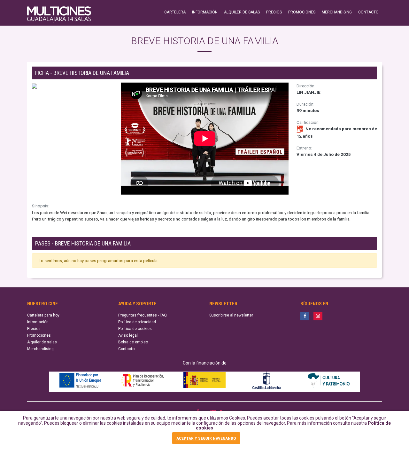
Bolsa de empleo (133, 342)
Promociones (39, 335)
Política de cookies (135, 328)
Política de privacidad (137, 322)
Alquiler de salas (42, 342)
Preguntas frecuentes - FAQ (142, 315)
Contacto (126, 349)
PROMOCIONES (301, 12)
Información (38, 322)
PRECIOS (274, 12)
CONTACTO (368, 12)
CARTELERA (175, 12)
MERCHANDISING (337, 12)
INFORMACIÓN (205, 12)
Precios (34, 328)
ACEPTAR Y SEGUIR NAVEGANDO (206, 438)
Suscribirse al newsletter (231, 315)
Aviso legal (128, 335)
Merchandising (40, 349)
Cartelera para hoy (43, 315)
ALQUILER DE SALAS (242, 12)
